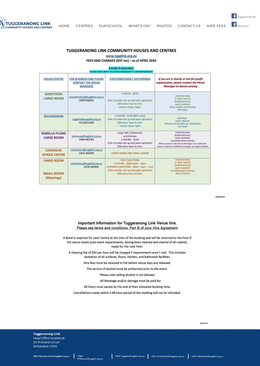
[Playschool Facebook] (234, 24)
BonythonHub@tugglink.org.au (54, 356)
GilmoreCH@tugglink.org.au (210, 356)
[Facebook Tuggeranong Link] (234, 15)
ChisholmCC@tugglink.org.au (170, 356)
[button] (84, 26)
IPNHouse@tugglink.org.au (90, 358)
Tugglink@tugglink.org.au (133, 356)
